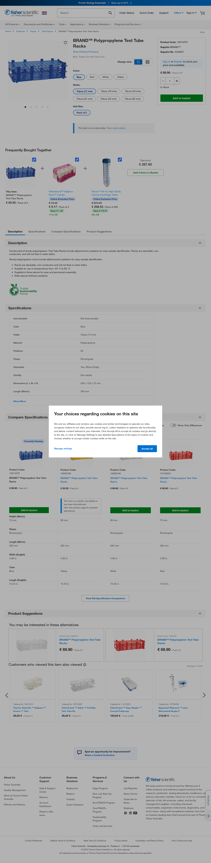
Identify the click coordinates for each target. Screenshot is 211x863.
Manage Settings (63, 448)
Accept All (147, 448)
